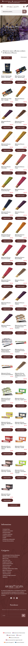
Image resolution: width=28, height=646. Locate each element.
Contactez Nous (6, 529)
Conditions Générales (7, 534)
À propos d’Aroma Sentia (8, 541)
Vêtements (5, 577)
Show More (14, 505)
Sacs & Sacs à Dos (6, 560)
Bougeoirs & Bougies (7, 561)
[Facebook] (11, 598)
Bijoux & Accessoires (7, 570)
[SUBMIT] (23, 615)
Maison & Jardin (6, 567)
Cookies (4, 537)
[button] (6, 57)
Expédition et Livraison (8, 530)
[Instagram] (14, 598)
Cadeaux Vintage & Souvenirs (9, 575)
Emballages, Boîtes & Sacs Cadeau (10, 568)
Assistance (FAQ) (6, 532)
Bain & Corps (5, 558)
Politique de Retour (7, 535)
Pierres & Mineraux (7, 565)
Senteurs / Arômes (7, 572)
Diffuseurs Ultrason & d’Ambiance (10, 556)
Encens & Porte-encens (11, 29)
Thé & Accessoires (7, 573)
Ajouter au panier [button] (7, 82)
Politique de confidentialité (9, 539)
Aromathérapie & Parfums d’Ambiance (11, 555)
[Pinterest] (17, 598)
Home (4, 29)
